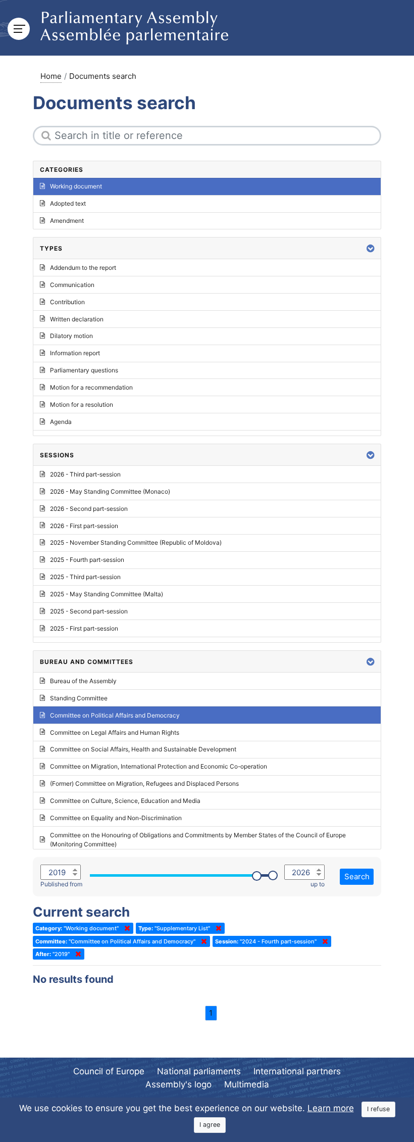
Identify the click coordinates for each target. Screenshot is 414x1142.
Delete (125, 928)
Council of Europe (108, 1071)
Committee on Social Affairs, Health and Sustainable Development (143, 749)
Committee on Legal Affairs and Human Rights (114, 732)
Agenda (61, 421)
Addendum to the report (83, 267)
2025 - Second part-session (89, 611)
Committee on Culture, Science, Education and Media (125, 800)
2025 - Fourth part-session (87, 559)
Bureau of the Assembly (83, 681)
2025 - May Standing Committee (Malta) (106, 594)
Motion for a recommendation (91, 387)
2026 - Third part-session (85, 474)
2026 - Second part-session (89, 508)
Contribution (67, 302)
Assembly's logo (178, 1084)
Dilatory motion (71, 336)
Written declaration (77, 319)
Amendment (67, 220)
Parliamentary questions (84, 370)
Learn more (330, 1108)
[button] (371, 248)
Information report (75, 353)
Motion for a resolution (81, 404)
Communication (72, 285)
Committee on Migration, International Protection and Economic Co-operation (158, 766)
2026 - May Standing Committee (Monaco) (110, 491)
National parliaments (199, 1071)
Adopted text (68, 203)
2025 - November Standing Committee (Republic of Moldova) (136, 542)
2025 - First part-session (84, 628)
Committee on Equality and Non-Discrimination (116, 818)
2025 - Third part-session (85, 577)
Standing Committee (79, 698)
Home (51, 76)
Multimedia (246, 1084)
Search (357, 876)
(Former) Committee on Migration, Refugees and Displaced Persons (144, 783)
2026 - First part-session (84, 526)
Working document (76, 186)
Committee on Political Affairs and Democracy (115, 715)
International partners (297, 1071)
